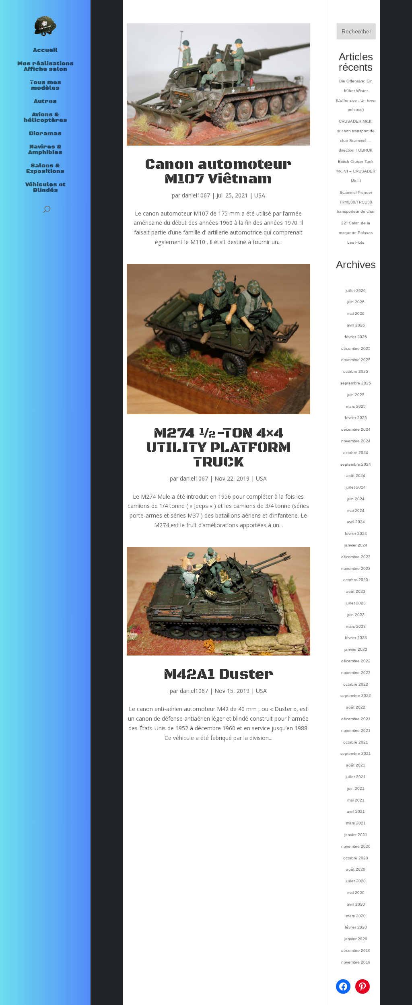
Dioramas (45, 134)
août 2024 (355, 475)
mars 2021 (356, 823)
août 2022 (355, 707)
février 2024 (356, 533)
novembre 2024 (356, 441)
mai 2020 (356, 892)
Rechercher (356, 31)
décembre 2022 (356, 661)
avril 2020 (356, 904)
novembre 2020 (356, 846)
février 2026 (356, 337)
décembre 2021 (356, 719)
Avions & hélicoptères (45, 118)
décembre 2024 (356, 429)
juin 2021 (356, 788)
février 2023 (356, 637)
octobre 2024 (355, 452)
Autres (45, 102)
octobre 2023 (355, 580)
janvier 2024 (355, 545)
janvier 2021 (355, 834)
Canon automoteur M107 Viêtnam (218, 172)
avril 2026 (356, 325)
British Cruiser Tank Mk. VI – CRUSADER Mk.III (355, 171)
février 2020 (356, 927)
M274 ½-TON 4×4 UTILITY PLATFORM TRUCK (218, 447)
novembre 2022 (356, 672)
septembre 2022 (355, 695)
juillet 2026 (356, 290)
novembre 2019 (356, 962)
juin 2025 (356, 395)
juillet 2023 (356, 603)
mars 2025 (356, 406)
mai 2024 (356, 510)
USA (259, 195)
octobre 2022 (355, 684)
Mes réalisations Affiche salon (45, 67)
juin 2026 (356, 302)
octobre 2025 (355, 371)
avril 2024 (356, 522)
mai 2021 (356, 800)
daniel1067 (196, 195)
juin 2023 (356, 614)
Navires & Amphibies (45, 150)
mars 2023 (356, 626)
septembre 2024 (355, 464)
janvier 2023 (355, 649)
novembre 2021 (356, 730)
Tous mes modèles (45, 86)
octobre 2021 (355, 742)
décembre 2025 (356, 348)
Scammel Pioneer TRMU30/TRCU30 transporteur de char (356, 202)
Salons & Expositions (45, 169)
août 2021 (355, 765)
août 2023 (355, 591)
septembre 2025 (355, 383)
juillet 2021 (356, 777)
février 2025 (356, 417)
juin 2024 (356, 499)
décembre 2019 (356, 950)
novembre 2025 (356, 360)
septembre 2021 (355, 753)
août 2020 (355, 869)
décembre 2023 (356, 557)
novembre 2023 (356, 568)
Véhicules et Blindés (45, 188)
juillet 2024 (356, 487)
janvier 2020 (355, 939)
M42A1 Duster (218, 675)
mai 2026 (356, 313)
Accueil (45, 50)
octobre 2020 (355, 858)
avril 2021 (356, 811)
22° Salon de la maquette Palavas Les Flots (356, 233)
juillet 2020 (356, 881)
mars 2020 (356, 916)
